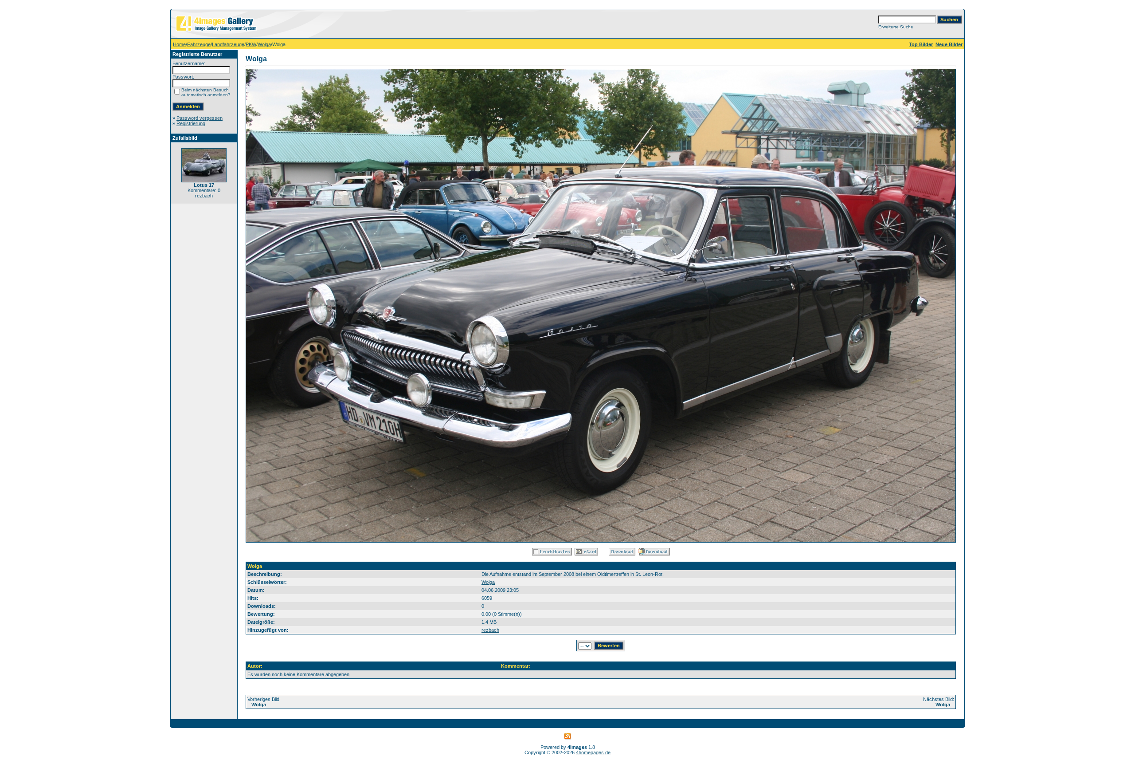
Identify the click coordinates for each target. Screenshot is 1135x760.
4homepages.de (593, 752)
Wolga (264, 44)
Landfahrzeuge (228, 44)
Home (179, 44)
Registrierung (190, 123)
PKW (251, 44)
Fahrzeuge (199, 44)
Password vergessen (199, 118)
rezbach (490, 630)
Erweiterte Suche (895, 26)
